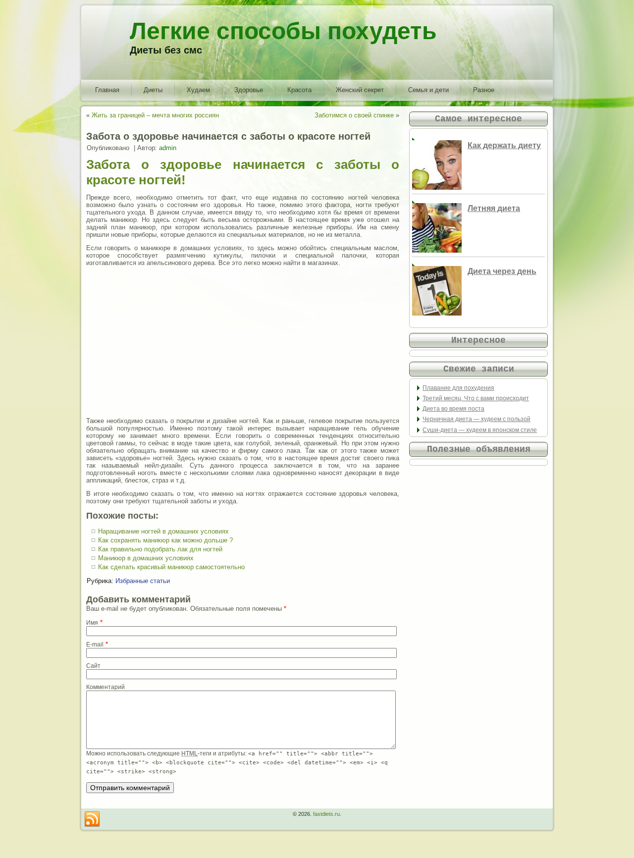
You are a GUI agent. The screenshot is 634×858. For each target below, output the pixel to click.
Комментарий (105, 687)
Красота (299, 90)
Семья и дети (428, 90)
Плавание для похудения (458, 387)
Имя (92, 622)
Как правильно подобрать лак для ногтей (160, 549)
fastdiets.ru (326, 814)
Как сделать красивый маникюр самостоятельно (171, 567)
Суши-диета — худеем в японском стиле (480, 430)
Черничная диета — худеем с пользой (476, 419)
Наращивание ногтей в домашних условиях (163, 531)
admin (167, 148)
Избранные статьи (142, 581)
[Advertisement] (242, 341)
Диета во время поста (453, 408)
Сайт (93, 665)
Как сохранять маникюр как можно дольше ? (165, 540)
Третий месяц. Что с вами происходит (476, 398)
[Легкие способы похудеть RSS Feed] (92, 819)
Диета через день (502, 271)
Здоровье (248, 90)
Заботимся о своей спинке (354, 115)
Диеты (153, 90)
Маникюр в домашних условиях (146, 558)
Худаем (198, 90)
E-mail (95, 644)
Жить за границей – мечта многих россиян (155, 115)
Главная (107, 90)
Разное (483, 90)
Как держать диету (504, 145)
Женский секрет (360, 90)
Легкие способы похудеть (283, 31)
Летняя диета (494, 208)
